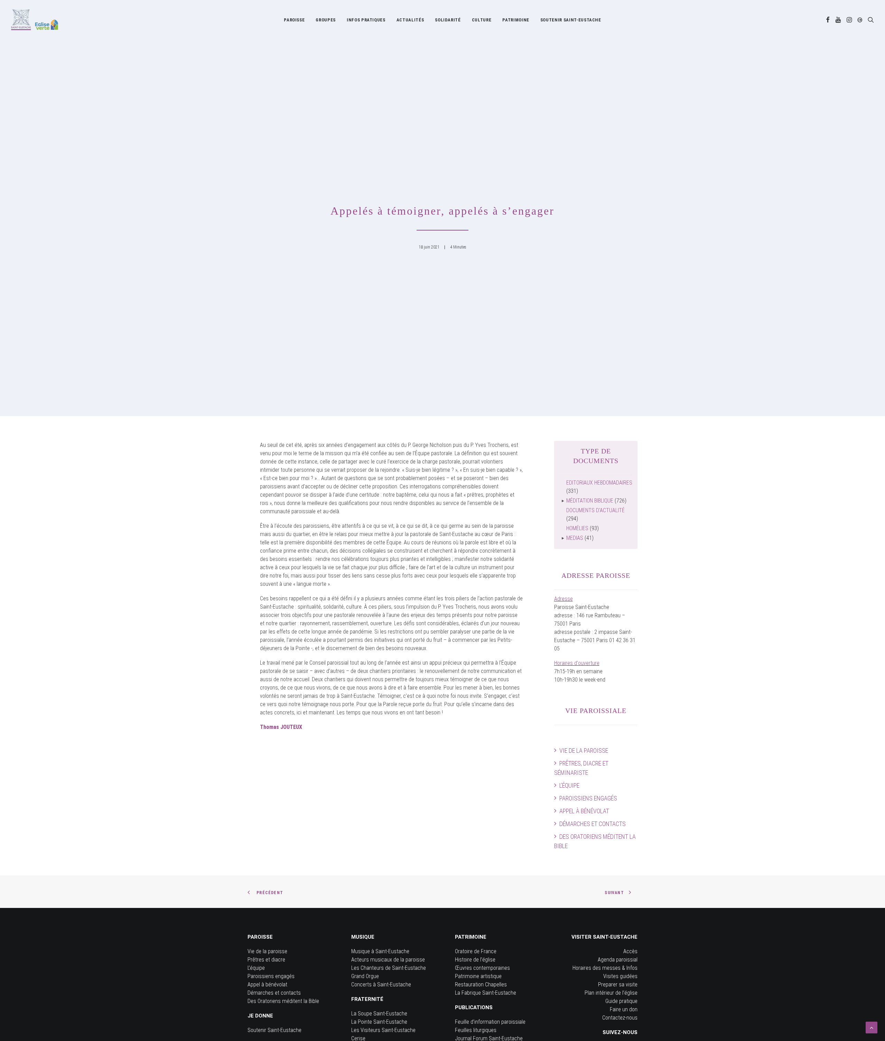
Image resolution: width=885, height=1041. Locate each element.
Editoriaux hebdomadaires (599, 482)
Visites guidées (620, 976)
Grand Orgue (365, 976)
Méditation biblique (589, 500)
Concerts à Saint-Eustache (381, 984)
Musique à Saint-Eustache (380, 951)
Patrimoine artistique (478, 976)
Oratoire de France (475, 951)
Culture (482, 19)
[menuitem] (294, 19)
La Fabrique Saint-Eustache (485, 993)
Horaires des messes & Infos (604, 968)
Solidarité (448, 19)
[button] (827, 19)
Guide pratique (621, 1001)
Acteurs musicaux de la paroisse (388, 959)
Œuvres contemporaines (482, 968)
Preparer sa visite (617, 984)
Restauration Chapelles (481, 984)
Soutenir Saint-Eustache (274, 1030)
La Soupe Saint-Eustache (379, 1013)
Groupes (326, 19)
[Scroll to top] (871, 1027)
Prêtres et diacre (266, 959)
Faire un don (623, 1009)
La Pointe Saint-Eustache (379, 1022)
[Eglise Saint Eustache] (34, 19)
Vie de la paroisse (583, 750)
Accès (630, 951)
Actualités (410, 19)
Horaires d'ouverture (576, 663)
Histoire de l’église (475, 959)
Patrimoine (515, 19)
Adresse (563, 598)
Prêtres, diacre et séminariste (581, 768)
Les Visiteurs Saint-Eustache (383, 1030)
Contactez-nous (619, 1017)
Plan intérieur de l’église (611, 993)
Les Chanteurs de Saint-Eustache (388, 968)
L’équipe (569, 785)
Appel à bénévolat (584, 811)
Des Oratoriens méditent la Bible (595, 841)
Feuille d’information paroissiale (490, 1022)
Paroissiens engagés (588, 798)
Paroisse (294, 19)
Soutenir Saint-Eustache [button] (570, 19)
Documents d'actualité (595, 510)
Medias (574, 538)
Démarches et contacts (592, 823)
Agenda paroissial (617, 959)
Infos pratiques (366, 19)
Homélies (577, 528)
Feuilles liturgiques (475, 1030)
